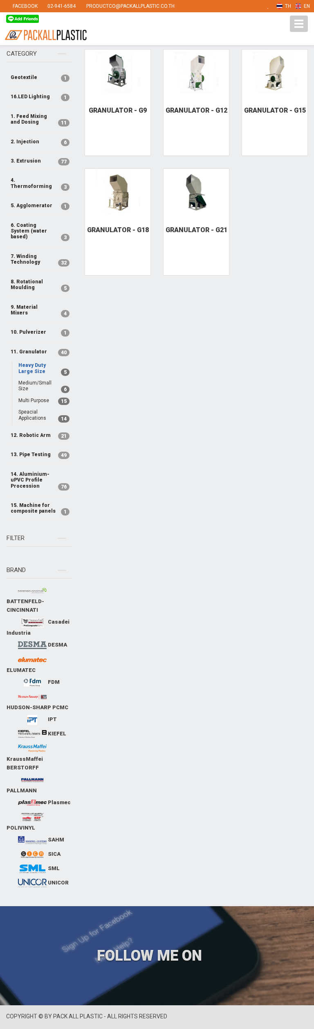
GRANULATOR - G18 (118, 230)
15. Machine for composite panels (37, 508)
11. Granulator (37, 352)
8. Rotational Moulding (37, 285)
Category (22, 53)
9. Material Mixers (37, 310)
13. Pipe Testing (37, 455)
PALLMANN (22, 790)
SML (53, 868)
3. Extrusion (37, 161)
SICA (54, 854)
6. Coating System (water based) (37, 231)
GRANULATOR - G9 (118, 110)
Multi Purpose (41, 401)
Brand (16, 570)
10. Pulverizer (37, 332)
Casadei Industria (38, 627)
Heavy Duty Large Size (41, 368)
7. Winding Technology (37, 259)
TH (287, 6)
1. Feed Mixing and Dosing (37, 119)
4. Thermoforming (37, 183)
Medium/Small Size (41, 386)
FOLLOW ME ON (151, 955)
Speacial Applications (41, 415)
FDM (53, 682)
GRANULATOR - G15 (275, 110)
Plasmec (59, 802)
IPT (52, 719)
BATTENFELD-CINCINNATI (25, 605)
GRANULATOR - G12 (196, 110)
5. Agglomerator (37, 206)
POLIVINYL (21, 828)
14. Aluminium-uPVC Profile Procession (37, 480)
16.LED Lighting (37, 97)
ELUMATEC (21, 670)
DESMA (57, 645)
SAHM (55, 840)
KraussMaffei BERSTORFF (25, 763)
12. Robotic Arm (37, 435)
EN (306, 6)
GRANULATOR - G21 (196, 230)
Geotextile (37, 78)
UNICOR (58, 883)
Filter (16, 538)
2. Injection (37, 142)
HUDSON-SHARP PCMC (37, 707)
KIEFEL (56, 733)
